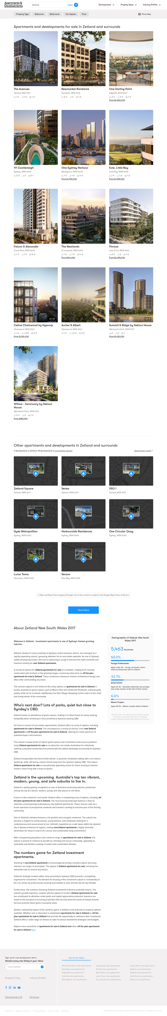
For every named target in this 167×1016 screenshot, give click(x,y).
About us (9, 1011)
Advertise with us (23, 1011)
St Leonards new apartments (108, 980)
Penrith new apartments (106, 969)
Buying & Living (12, 978)
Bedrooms (39, 14)
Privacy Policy (39, 1011)
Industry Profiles (38, 978)
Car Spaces (71, 14)
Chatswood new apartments (108, 966)
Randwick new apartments (73, 969)
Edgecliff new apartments (73, 973)
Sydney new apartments (140, 969)
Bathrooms (54, 14)
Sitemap (65, 1011)
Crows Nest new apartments (142, 966)
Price (84, 14)
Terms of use (53, 1011)
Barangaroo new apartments (74, 980)
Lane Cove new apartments (108, 976)
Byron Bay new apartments (108, 973)
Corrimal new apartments (73, 976)
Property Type (22, 14)
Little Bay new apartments (141, 976)
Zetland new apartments (140, 973)
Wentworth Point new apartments (76, 966)
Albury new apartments (140, 980)
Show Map (146, 14)
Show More (83, 610)
